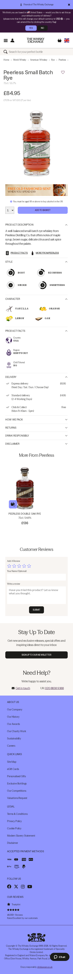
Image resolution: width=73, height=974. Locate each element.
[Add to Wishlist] (63, 72)
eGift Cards (13, 769)
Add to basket (13, 504)
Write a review (13, 583)
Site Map (11, 761)
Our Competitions (16, 790)
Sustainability (14, 738)
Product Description (19, 224)
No (42, 28)
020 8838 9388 (54, 688)
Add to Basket (43, 210)
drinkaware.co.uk (44, 967)
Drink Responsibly (17, 435)
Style (9, 261)
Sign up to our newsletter (37, 655)
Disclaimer (12, 443)
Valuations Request (17, 798)
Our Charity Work (16, 731)
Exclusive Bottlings (17, 783)
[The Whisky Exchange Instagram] (23, 886)
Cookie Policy (14, 828)
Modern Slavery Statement (21, 835)
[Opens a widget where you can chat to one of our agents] (59, 957)
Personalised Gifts (16, 776)
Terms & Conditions (17, 814)
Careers (11, 745)
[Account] (12, 40)
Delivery (10, 377)
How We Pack (14, 419)
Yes (31, 28)
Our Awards (13, 724)
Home (6, 59)
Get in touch (23, 688)
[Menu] (6, 40)
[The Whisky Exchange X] (16, 886)
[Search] (6, 51)
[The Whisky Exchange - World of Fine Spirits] (35, 40)
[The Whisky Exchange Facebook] (9, 886)
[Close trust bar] (69, 4)
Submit (36, 609)
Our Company (14, 709)
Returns (10, 427)
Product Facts (15, 330)
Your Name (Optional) (17, 571)
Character (12, 299)
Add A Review (13, 561)
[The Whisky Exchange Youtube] (29, 886)
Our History (13, 716)
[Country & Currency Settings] (66, 40)
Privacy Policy (14, 821)
